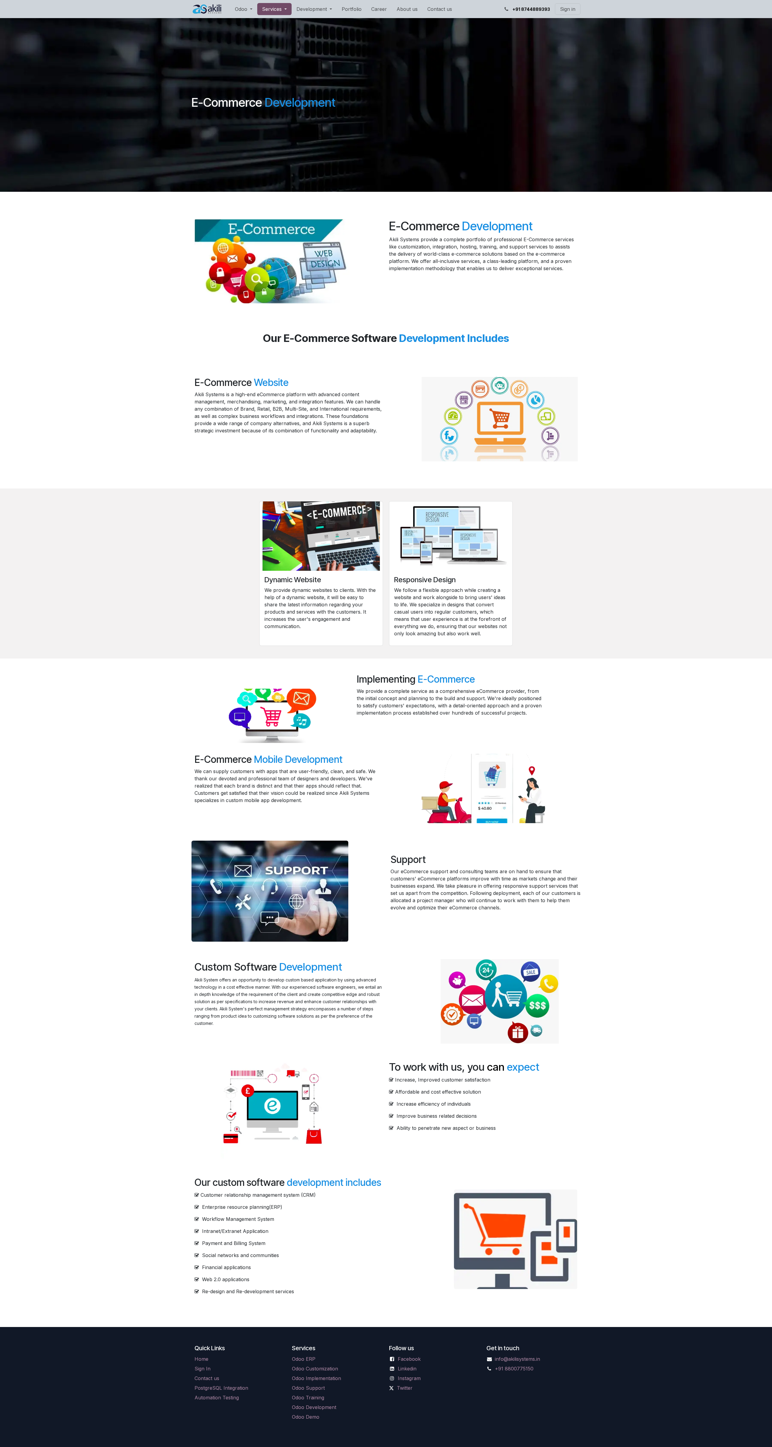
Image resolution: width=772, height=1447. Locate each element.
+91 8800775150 (514, 1369)
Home (201, 1359)
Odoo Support (308, 1388)
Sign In (202, 1369)
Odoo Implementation (316, 1378)
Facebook (409, 1359)
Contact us (207, 1378)
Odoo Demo (305, 1417)
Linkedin (407, 1369)
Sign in (567, 9)
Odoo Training (308, 1398)
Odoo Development (314, 1407)
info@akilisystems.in (517, 1359)
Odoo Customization (315, 1369)
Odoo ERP (303, 1359)
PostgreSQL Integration (221, 1388)
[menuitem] (243, 9)
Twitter (405, 1388)
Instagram (409, 1378)
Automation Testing (217, 1398)
